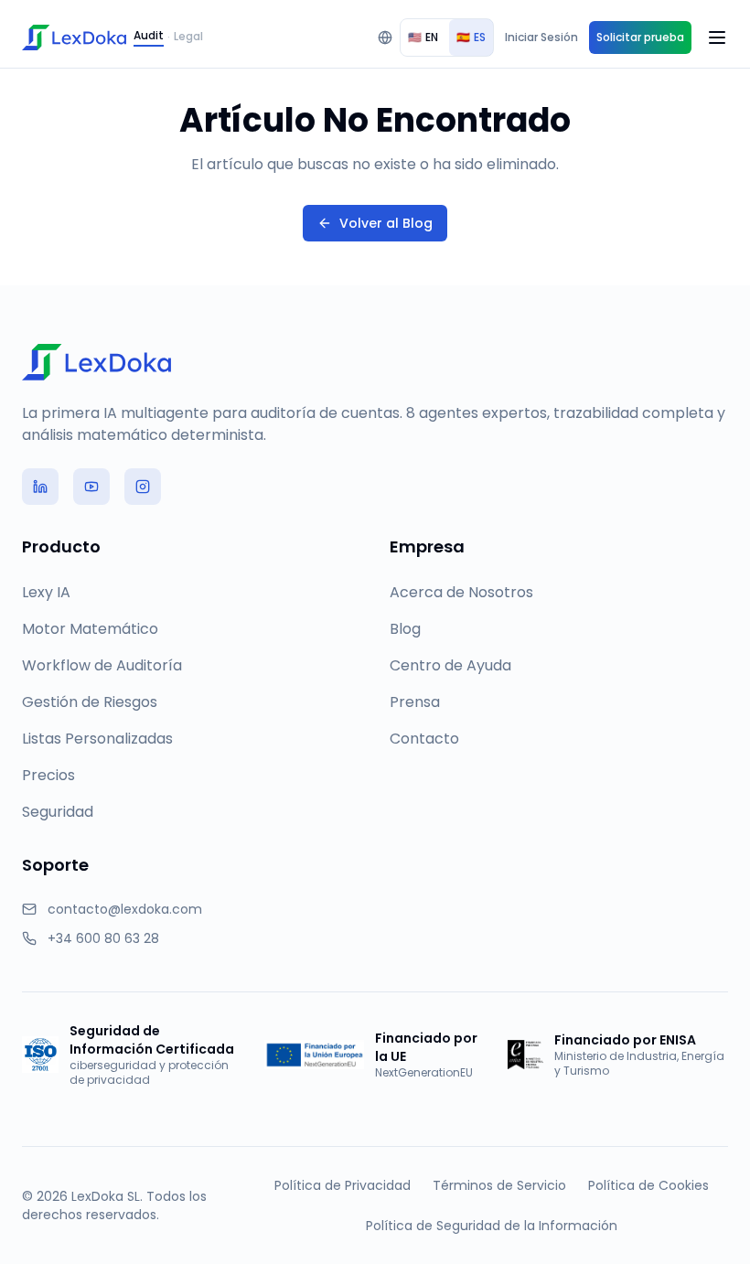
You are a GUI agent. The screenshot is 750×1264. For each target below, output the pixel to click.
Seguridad (57, 811)
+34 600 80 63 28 (103, 938)
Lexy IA (46, 592)
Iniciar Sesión (541, 37)
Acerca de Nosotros (461, 592)
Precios (48, 775)
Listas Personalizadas (97, 738)
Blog (405, 628)
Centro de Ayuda (450, 665)
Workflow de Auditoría (102, 665)
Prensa (415, 701)
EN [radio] (423, 37)
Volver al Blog (386, 223)
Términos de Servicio (499, 1185)
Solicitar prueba (640, 37)
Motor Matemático (90, 628)
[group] (447, 37)
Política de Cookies (648, 1185)
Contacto (424, 738)
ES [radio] (471, 37)
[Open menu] (717, 37)
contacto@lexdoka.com (125, 909)
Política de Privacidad (342, 1185)
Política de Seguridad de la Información (491, 1225)
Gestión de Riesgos (89, 701)
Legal (188, 36)
